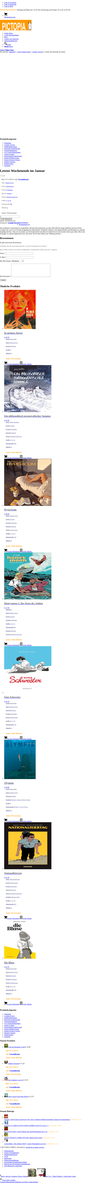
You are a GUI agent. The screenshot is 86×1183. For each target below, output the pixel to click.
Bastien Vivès (10, 183)
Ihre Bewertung (6, 261)
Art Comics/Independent (12, 152)
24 (10, 200)
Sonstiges (7, 165)
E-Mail (3, 257)
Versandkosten (23, 179)
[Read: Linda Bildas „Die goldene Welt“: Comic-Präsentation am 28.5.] (6, 1142)
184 (11, 204)
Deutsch (9, 193)
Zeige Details (27, 364)
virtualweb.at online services (34, 1147)
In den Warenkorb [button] (13, 364)
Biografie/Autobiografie (12, 149)
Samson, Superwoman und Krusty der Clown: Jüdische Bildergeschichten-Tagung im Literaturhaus (37, 1119)
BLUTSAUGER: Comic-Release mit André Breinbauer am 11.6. (25, 1132)
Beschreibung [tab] (23, 222)
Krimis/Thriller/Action (11, 158)
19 (8, 200)
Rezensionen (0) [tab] (24, 224)
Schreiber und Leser (12, 197)
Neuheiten (7, 143)
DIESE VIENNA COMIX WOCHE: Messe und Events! (23, 1138)
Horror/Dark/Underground (13, 156)
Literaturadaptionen (10, 150)
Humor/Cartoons (9, 162)
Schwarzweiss (10, 186)
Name (2, 253)
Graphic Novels (9, 145)
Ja (7, 207)
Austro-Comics (9, 154)
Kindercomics (8, 164)
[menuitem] (45, 33)
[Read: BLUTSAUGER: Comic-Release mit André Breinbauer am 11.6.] (6, 1130)
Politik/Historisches (10, 147)
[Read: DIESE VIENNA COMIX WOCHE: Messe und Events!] (6, 1136)
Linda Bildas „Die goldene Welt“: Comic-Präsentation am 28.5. (25, 1144)
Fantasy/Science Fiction (12, 160)
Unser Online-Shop (7, 50)
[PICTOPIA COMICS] (15, 30)
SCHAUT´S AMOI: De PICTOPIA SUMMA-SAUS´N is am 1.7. (26, 1125)
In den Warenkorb (6, 219)
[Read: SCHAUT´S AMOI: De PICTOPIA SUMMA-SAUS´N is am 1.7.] (6, 1124)
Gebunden (10, 190)
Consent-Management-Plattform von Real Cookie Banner (19, 1182)
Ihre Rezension (5, 276)
